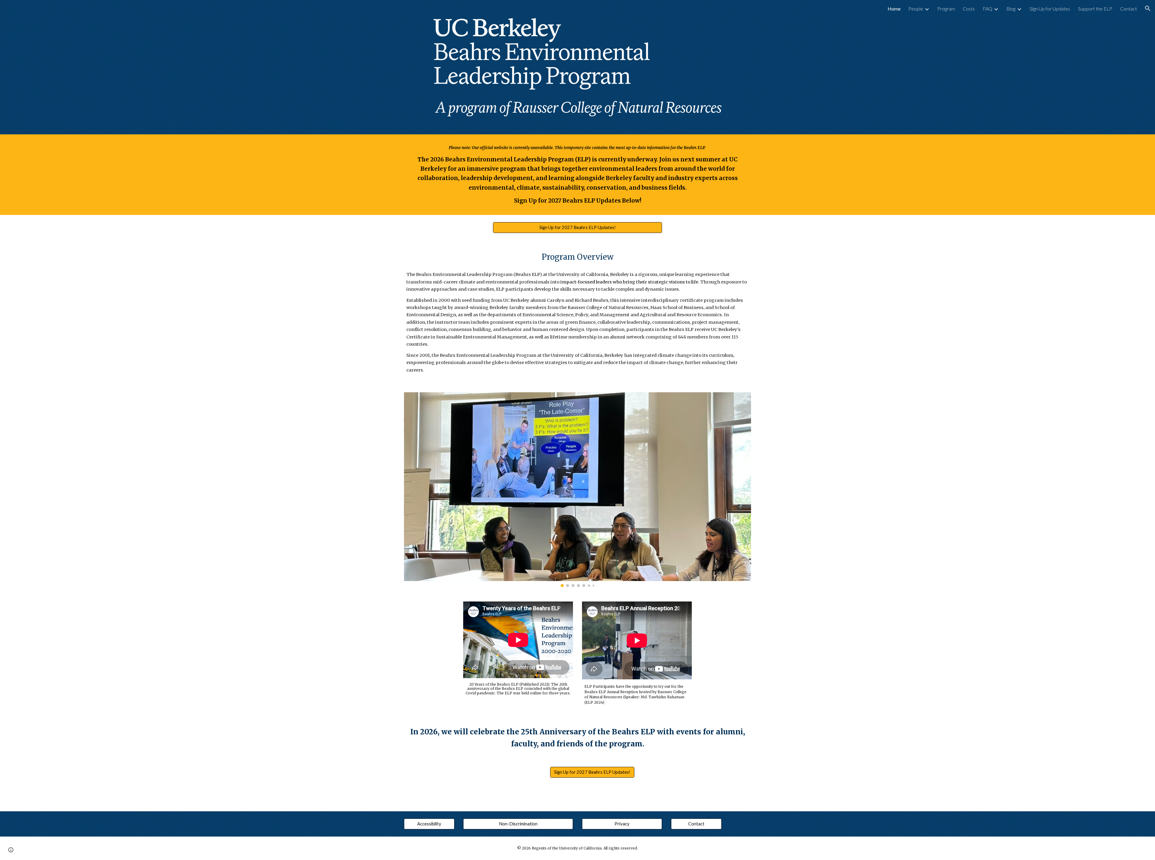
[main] (577, 175)
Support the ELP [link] (1095, 8)
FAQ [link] (987, 8)
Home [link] (894, 8)
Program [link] (946, 8)
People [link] (915, 8)
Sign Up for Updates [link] (1050, 8)
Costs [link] (969, 8)
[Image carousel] (577, 489)
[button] (1148, 8)
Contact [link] (1128, 8)
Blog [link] (1010, 8)
